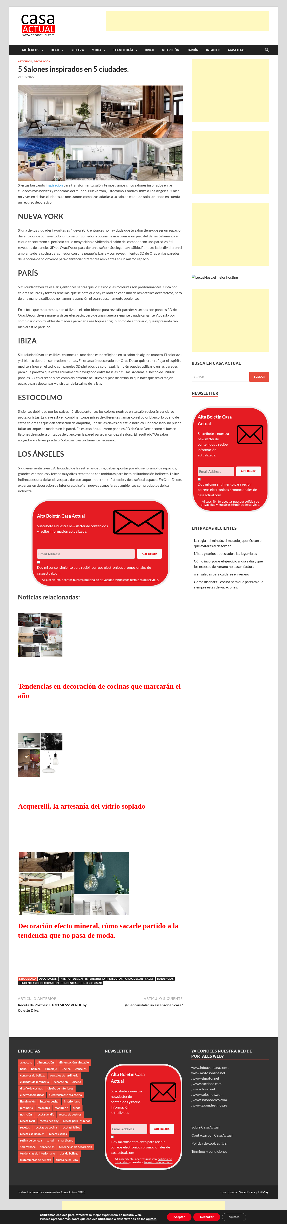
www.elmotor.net (206, 1078)
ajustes (151, 1219)
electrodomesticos (32, 1095)
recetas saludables (32, 1134)
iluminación (27, 1101)
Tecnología (123, 50)
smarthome (65, 1140)
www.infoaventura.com (209, 1067)
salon (149, 978)
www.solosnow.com (208, 1094)
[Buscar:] (230, 377)
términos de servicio (144, 580)
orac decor (134, 978)
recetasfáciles (71, 1127)
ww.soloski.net (204, 1089)
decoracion (48, 978)
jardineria (26, 1108)
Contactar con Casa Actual (212, 1135)
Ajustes (234, 1217)
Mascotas (236, 50)
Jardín (192, 50)
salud (50, 1140)
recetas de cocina (46, 1127)
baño (23, 1069)
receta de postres (70, 1114)
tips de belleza (69, 1153)
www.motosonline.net (208, 1073)
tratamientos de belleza (35, 1160)
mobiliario (61, 1108)
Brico (149, 50)
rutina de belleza (31, 1140)
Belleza (77, 50)
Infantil (213, 50)
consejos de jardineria (64, 1075)
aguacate (26, 1062)
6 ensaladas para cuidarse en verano (221, 574)
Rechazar (206, 1217)
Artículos (30, 50)
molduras (115, 978)
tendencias (165, 978)
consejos (81, 1069)
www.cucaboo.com (207, 1083)
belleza (36, 1069)
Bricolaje (51, 1069)
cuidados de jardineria (34, 1082)
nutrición (26, 1114)
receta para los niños (76, 1121)
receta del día (45, 1114)
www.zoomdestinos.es (210, 1105)
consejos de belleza (32, 1075)
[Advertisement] (187, 21)
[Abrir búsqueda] (266, 50)
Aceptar (179, 1217)
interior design (71, 978)
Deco (55, 50)
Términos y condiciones (209, 1151)
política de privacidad (99, 580)
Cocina (66, 1069)
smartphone (28, 1147)
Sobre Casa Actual (205, 1127)
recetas (25, 1127)
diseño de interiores (60, 1088)
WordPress (247, 1192)
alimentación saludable (74, 1062)
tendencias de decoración (39, 983)
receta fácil (27, 1121)
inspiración (54, 185)
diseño (76, 1082)
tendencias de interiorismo (81, 983)
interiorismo (95, 978)
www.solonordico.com (210, 1100)
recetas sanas (58, 1134)
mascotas (44, 1108)
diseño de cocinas (31, 1088)
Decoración (42, 61)
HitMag (263, 1192)
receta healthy (49, 1121)
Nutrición (170, 50)
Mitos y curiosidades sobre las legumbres (225, 553)
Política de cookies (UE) (209, 1143)
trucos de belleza (67, 1160)
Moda (97, 50)
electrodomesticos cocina (65, 1095)
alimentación (45, 1062)
